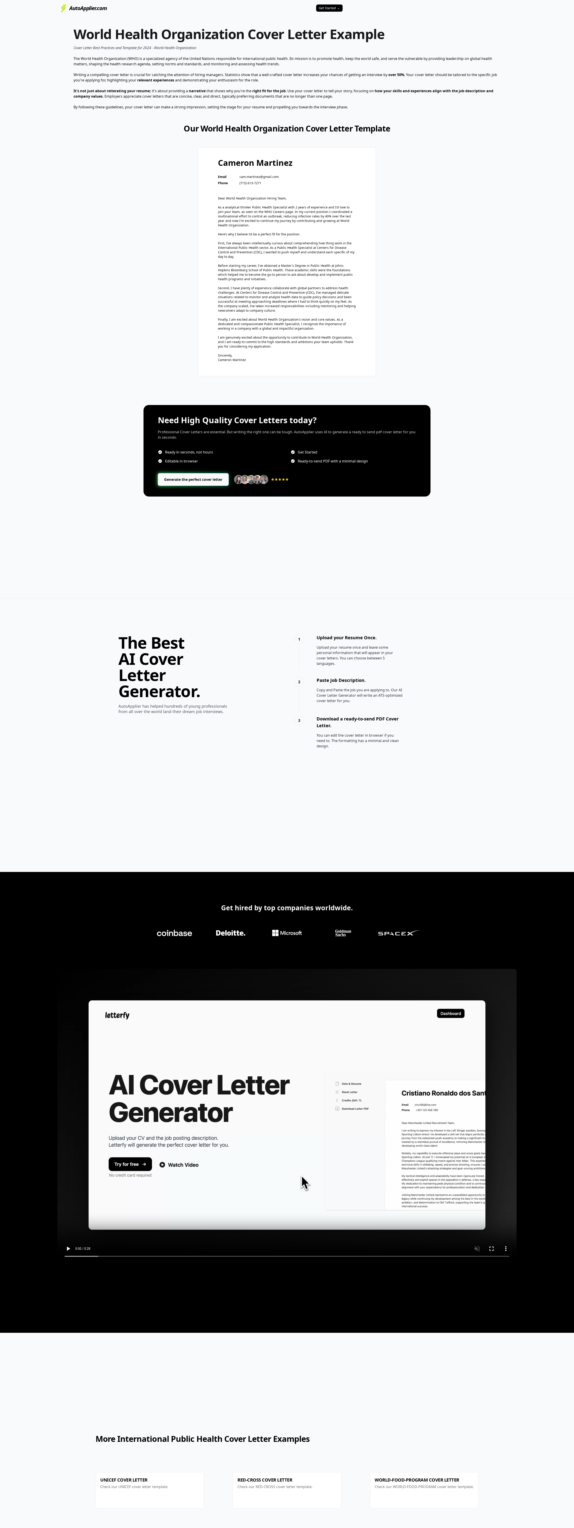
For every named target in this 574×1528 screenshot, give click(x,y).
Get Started (329, 8)
